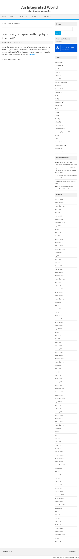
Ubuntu (19, 59)
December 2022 (59, 272)
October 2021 (59, 295)
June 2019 (58, 368)
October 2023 (59, 245)
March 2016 (58, 485)
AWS (56, 69)
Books (4, 16)
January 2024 (59, 239)
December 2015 (59, 495)
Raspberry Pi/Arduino (61, 132)
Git (55, 95)
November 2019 (59, 358)
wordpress (58, 152)
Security (57, 135)
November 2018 (59, 392)
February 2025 (59, 216)
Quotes (12, 16)
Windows (57, 148)
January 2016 (59, 491)
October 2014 (59, 531)
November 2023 (59, 242)
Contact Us (47, 16)
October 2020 (59, 325)
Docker (57, 85)
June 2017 (58, 435)
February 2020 (59, 349)
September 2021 (60, 299)
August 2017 (58, 428)
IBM (56, 98)
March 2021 (58, 315)
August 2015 (58, 508)
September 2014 (60, 534)
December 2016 (59, 455)
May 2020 (57, 338)
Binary (56, 72)
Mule (56, 115)
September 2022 (60, 279)
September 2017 (60, 425)
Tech (56, 138)
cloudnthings (8, 42)
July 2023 (57, 256)
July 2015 (57, 511)
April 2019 (58, 375)
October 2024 (59, 219)
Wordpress (75, 557)
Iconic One (56, 557)
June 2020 (58, 335)
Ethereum (57, 92)
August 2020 (58, 329)
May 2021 (57, 312)
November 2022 (59, 275)
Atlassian (57, 65)
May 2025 (57, 212)
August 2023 (58, 252)
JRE (56, 108)
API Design (58, 62)
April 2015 (58, 521)
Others (57, 122)
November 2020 (59, 322)
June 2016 (58, 475)
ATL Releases (35, 16)
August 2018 (58, 402)
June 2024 (58, 232)
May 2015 (57, 518)
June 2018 (58, 405)
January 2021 (59, 319)
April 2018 (58, 408)
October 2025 (59, 202)
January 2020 (59, 352)
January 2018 (59, 415)
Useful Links (23, 16)
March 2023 (58, 265)
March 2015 (58, 524)
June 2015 (58, 514)
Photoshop (58, 125)
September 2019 (60, 362)
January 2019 (59, 385)
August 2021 (58, 302)
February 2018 (59, 412)
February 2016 (59, 488)
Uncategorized (59, 145)
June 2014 (58, 541)
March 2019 (58, 378)
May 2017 (57, 438)
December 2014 (59, 528)
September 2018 (60, 398)
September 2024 (60, 222)
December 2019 (59, 355)
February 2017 (59, 448)
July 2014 (57, 538)
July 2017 (57, 431)
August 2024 (58, 226)
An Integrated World (39, 7)
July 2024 (57, 229)
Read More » (33, 54)
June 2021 (58, 309)
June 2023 (58, 259)
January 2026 (59, 199)
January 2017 (59, 451)
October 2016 (59, 461)
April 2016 (58, 481)
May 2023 (57, 262)
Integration (58, 102)
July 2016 (57, 471)
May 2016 (57, 478)
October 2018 (59, 395)
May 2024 (57, 236)
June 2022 (58, 282)
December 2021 (59, 289)
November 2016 (59, 458)
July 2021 (57, 305)
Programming (12, 59)
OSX (56, 118)
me (56, 112)
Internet (57, 105)
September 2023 (60, 249)
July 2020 (57, 332)
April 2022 (58, 285)
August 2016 (58, 468)
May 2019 (57, 372)
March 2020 (58, 345)
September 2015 (60, 504)
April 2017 (58, 441)
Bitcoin (57, 75)
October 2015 (59, 501)
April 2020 (58, 342)
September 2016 (60, 465)
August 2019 (58, 365)
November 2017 (59, 418)
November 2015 (59, 498)
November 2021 (59, 292)
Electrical (57, 88)
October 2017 (59, 421)
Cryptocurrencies (60, 82)
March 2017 (58, 445)
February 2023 (59, 269)
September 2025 (60, 206)
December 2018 (59, 388)
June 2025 (58, 209)
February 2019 (59, 382)
